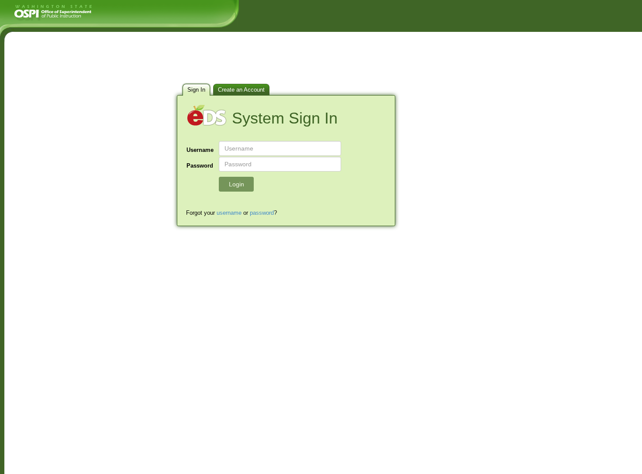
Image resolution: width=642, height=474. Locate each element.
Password (199, 165)
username (229, 213)
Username (200, 150)
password (262, 213)
